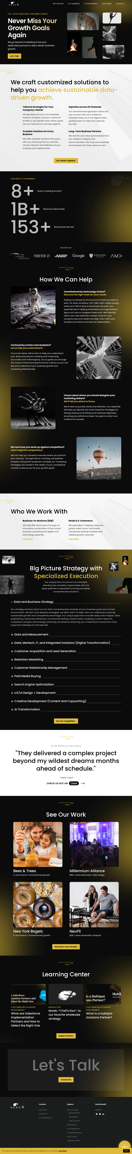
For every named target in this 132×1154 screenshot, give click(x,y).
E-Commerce (73, 1117)
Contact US (43, 1114)
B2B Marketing (74, 1113)
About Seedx (72, 1125)
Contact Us (120, 3)
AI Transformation (90, 3)
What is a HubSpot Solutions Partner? (99, 1015)
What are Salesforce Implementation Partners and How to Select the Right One (25, 1019)
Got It (126, 1151)
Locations (43, 1110)
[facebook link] (97, 1114)
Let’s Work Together (66, 160)
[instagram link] (100, 1114)
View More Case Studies (66, 946)
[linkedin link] (103, 1114)
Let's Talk (14, 56)
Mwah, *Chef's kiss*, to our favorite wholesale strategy (65, 1015)
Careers (98, 1110)
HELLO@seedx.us (45, 1118)
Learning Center (73, 1140)
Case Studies (106, 3)
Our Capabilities (74, 3)
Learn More (28, 539)
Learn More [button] (63, 1151)
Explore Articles (66, 1036)
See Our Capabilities (66, 721)
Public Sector (74, 1121)
